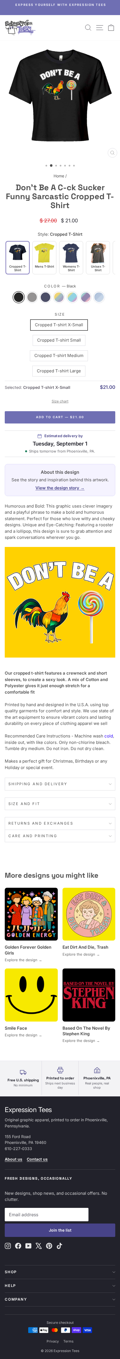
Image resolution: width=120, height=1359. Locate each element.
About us (13, 1159)
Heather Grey (32, 297)
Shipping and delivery (38, 784)
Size (60, 314)
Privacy (53, 1341)
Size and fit (24, 803)
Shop (11, 1272)
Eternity (58, 297)
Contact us (37, 1159)
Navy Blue (45, 297)
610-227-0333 (18, 1148)
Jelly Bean (72, 297)
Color (60, 286)
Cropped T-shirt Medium (58, 355)
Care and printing (32, 836)
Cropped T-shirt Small (59, 340)
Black (18, 297)
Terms (68, 1341)
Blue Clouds (99, 297)
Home (59, 175)
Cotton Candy (85, 297)
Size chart (60, 401)
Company (16, 1299)
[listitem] (44, 257)
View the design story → (60, 488)
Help (10, 1285)
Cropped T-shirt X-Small (59, 324)
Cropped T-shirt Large (59, 370)
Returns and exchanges (40, 823)
